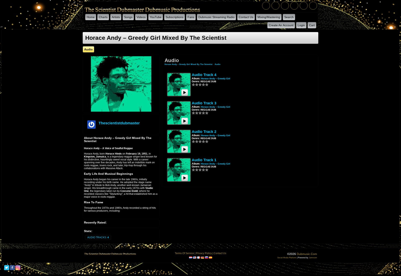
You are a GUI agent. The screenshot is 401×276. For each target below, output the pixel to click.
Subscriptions (174, 17)
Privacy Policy (204, 253)
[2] (195, 84)
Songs (128, 17)
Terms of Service (184, 253)
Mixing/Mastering (269, 17)
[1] (193, 84)
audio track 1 (204, 160)
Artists (116, 17)
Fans (191, 17)
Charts (103, 17)
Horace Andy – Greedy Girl (215, 78)
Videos (141, 17)
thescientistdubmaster (119, 123)
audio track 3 (204, 103)
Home (91, 17)
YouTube (155, 17)
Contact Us (246, 17)
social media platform (286, 258)
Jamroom (313, 258)
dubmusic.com (307, 254)
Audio (218, 64)
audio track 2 (204, 132)
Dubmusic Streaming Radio (216, 17)
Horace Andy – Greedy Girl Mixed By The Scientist (189, 64)
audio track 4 (204, 75)
